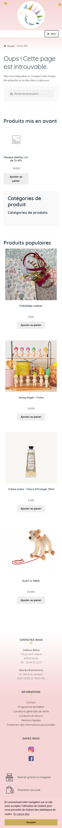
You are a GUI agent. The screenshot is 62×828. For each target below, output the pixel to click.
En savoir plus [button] (22, 814)
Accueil (11, 46)
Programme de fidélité (31, 707)
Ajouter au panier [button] (16, 178)
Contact (31, 702)
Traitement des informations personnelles (31, 724)
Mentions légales (31, 720)
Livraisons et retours (31, 715)
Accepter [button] (31, 822)
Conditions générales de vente (31, 711)
